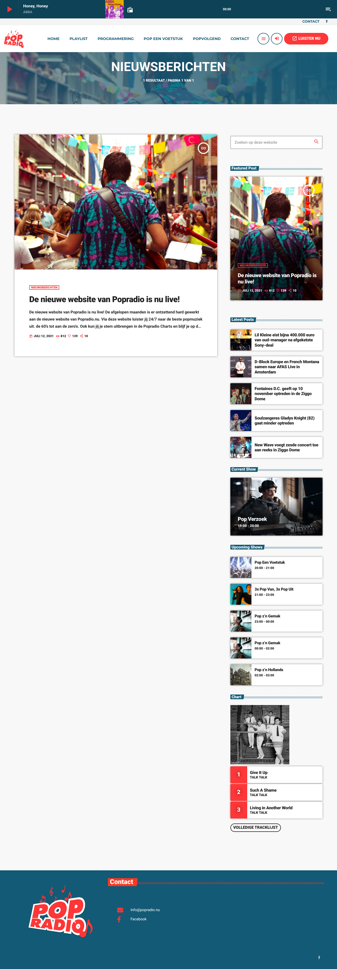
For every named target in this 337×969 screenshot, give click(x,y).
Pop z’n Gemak (267, 616)
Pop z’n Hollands (269, 669)
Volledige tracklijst (255, 827)
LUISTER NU (306, 38)
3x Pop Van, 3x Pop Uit (274, 589)
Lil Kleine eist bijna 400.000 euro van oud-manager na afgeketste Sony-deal (284, 339)
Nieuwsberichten (44, 287)
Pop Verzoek (252, 519)
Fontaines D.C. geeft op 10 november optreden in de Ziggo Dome (283, 393)
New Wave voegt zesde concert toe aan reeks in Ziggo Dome (286, 447)
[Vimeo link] (14, 38)
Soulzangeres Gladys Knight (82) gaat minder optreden (285, 421)
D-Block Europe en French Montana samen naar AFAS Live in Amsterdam (287, 366)
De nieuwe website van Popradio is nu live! (104, 299)
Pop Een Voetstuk (270, 562)
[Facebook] (327, 22)
